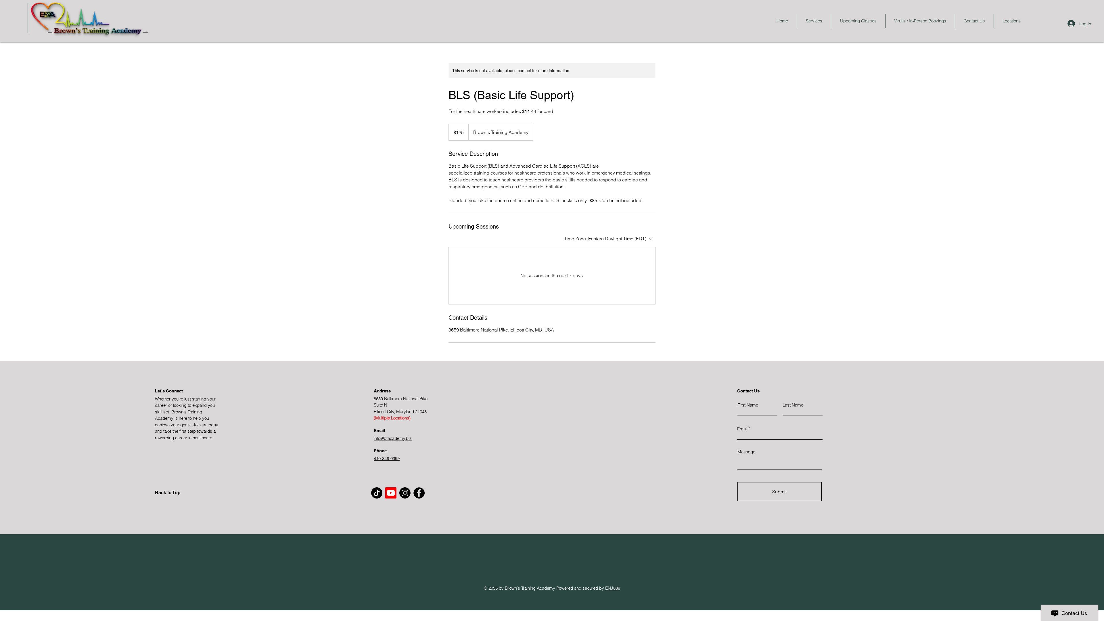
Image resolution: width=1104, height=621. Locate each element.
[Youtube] (390, 493)
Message (746, 452)
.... (50, 30)
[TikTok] (376, 493)
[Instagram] (405, 493)
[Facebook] (419, 493)
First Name (747, 405)
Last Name (793, 405)
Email (742, 429)
